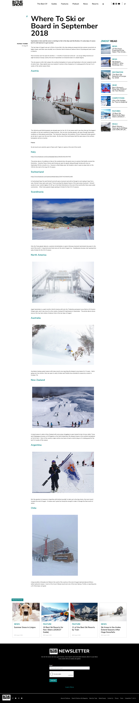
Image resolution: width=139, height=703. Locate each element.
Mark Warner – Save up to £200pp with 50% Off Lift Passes (119, 128)
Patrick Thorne (22, 44)
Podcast (75, 4)
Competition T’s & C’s (130, 698)
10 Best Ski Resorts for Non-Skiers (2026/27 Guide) (118, 115)
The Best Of (42, 4)
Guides (54, 4)
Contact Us (110, 698)
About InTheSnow (65, 698)
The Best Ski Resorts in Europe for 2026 (119, 76)
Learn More (69, 687)
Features (64, 4)
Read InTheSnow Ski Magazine (80, 698)
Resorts (95, 4)
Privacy (116, 698)
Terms (121, 698)
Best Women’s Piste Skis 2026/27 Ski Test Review (119, 89)
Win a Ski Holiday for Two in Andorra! (119, 101)
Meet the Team (93, 698)
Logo (18, 4)
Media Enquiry (102, 698)
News (85, 4)
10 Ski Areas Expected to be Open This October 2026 (119, 50)
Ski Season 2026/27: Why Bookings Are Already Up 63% (118, 63)
